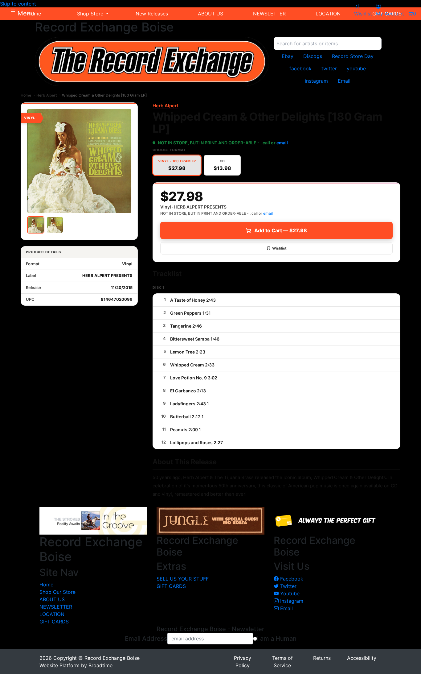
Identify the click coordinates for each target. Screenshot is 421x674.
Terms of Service (282, 661)
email (282, 142)
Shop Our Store (57, 592)
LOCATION (51, 614)
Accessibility (361, 658)
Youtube (289, 593)
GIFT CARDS (54, 621)
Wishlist (279, 248)
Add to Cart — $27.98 (280, 230)
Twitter (287, 586)
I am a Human (276, 638)
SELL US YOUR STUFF (183, 579)
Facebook (291, 579)
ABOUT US (52, 599)
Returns (322, 658)
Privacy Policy (242, 661)
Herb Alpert (46, 95)
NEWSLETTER (55, 607)
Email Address (146, 638)
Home (26, 95)
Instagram (291, 601)
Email (286, 608)
